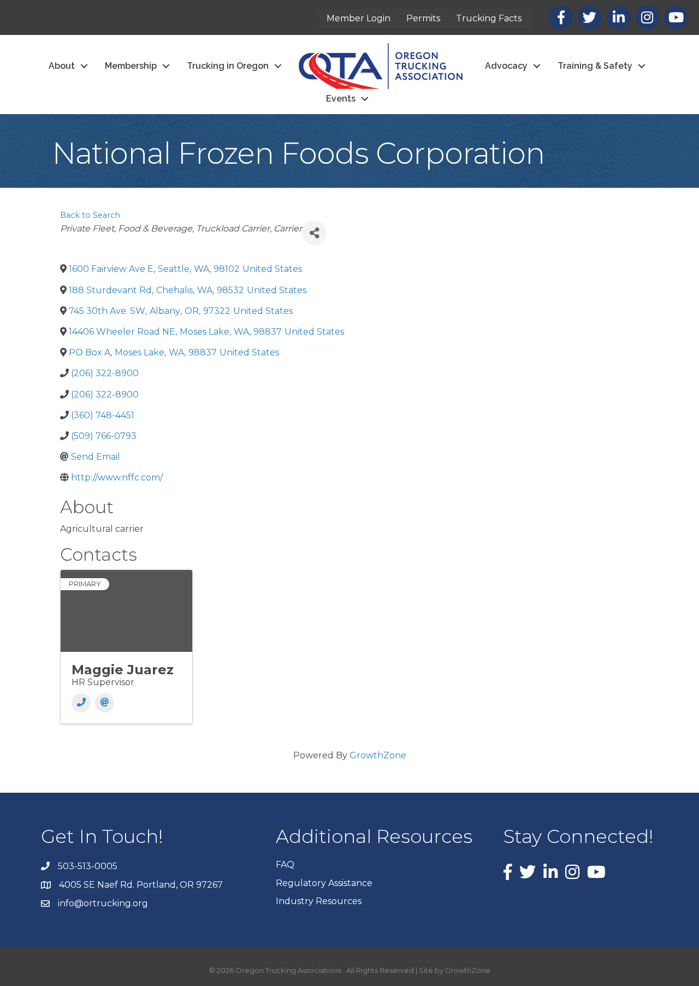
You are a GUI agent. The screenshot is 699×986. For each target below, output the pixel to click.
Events (341, 98)
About (62, 66)
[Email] (104, 702)
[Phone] (81, 702)
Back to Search (90, 215)
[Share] (314, 233)
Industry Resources (319, 901)
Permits (423, 18)
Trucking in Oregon (228, 66)
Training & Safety (595, 66)
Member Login (358, 18)
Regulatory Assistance (324, 883)
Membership (131, 66)
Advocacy (506, 66)
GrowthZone (378, 755)
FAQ (285, 864)
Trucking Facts (489, 18)
